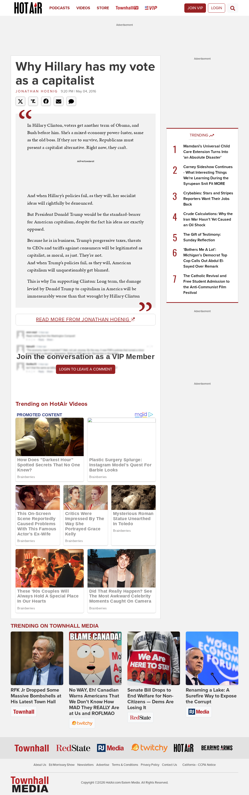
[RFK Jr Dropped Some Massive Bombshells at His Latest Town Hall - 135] (37, 658)
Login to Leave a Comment (85, 369)
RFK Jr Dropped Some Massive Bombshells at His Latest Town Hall (36, 696)
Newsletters (85, 765)
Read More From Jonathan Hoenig (83, 320)
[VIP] (154, 8)
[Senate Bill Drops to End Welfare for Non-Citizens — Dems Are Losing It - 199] (153, 658)
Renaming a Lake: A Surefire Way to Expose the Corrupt (211, 696)
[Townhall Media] (29, 784)
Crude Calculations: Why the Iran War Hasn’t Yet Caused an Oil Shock (208, 219)
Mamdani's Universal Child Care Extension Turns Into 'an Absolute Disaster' (206, 152)
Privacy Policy (150, 765)
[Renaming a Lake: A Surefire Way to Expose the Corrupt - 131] (212, 658)
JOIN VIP (195, 8)
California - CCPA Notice (199, 765)
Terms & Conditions (125, 765)
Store (103, 8)
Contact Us (169, 765)
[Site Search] (232, 8)
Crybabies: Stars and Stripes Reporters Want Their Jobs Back (208, 199)
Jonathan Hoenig (38, 91)
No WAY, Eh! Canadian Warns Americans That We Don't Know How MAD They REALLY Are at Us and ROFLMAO (94, 701)
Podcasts (59, 8)
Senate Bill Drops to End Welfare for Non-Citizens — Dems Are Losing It (150, 699)
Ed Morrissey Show (62, 765)
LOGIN (216, 8)
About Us (40, 765)
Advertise (102, 765)
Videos (83, 8)
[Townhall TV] (130, 8)
